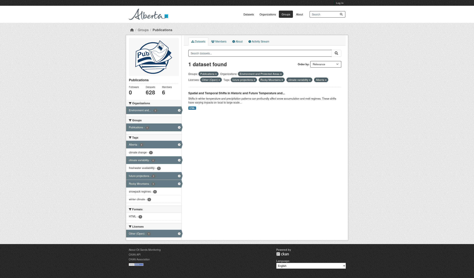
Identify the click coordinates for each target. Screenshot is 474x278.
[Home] (132, 29)
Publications (162, 29)
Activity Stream (260, 41)
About (299, 14)
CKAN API (135, 254)
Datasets (248, 14)
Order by (303, 64)
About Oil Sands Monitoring (145, 249)
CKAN (282, 254)
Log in (339, 3)
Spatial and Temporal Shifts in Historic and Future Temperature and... (236, 93)
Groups (286, 14)
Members (220, 41)
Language (282, 261)
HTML (192, 108)
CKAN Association (139, 259)
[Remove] (216, 74)
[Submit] (341, 14)
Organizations (268, 14)
